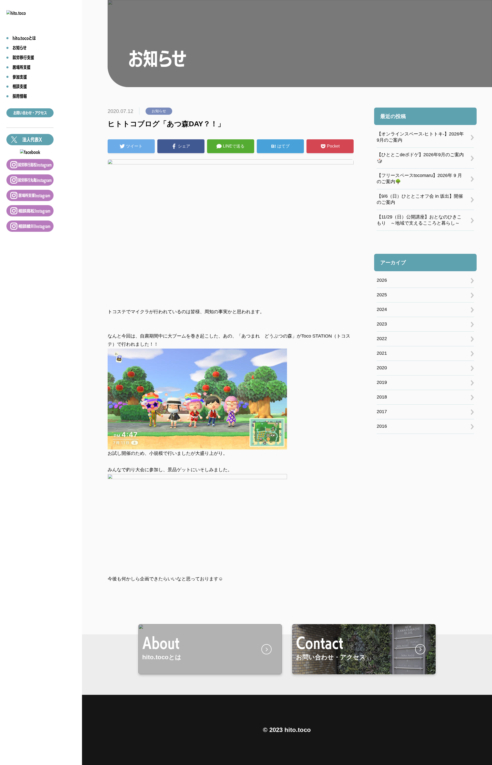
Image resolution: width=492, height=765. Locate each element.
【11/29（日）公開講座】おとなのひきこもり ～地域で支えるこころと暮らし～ (419, 220)
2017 (382, 411)
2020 (382, 367)
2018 (382, 397)
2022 (382, 338)
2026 (382, 280)
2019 (382, 382)
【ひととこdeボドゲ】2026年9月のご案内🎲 (420, 157)
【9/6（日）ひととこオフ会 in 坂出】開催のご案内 (420, 199)
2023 (382, 324)
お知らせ (159, 111)
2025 (382, 294)
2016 (382, 426)
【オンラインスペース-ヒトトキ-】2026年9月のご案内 (420, 137)
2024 (382, 309)
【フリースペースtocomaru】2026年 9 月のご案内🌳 (419, 178)
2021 (382, 353)
